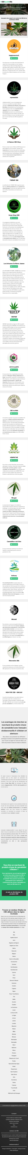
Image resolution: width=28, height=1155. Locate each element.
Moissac (14, 1036)
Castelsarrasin (14, 969)
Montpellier (14, 1042)
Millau (14, 1031)
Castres (14, 972)
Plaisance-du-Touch (14, 1058)
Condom (14, 985)
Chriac (14, 977)
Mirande (14, 1034)
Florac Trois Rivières (14, 994)
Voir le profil (14, 58)
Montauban (14, 1039)
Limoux (14, 1018)
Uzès (14, 1090)
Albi (14, 932)
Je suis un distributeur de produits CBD (14, 893)
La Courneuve (14, 1007)
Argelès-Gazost (14, 937)
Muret (14, 1045)
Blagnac (14, 953)
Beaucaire (14, 951)
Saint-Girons (14, 1074)
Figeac (14, 991)
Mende (14, 1028)
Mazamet (14, 1026)
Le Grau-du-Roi (14, 1012)
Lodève (14, 1020)
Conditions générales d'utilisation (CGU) (14, 1119)
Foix (14, 996)
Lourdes (14, 1023)
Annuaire (8, 1117)
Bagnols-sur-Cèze (14, 945)
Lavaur (14, 1010)
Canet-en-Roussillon (14, 959)
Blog (14, 1125)
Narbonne (14, 1047)
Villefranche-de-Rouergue (14, 1093)
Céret (14, 975)
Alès (14, 934)
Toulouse (14, 1085)
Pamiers (14, 1053)
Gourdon (14, 1002)
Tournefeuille (14, 1087)
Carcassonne (14, 961)
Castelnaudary (14, 967)
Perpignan (14, 1055)
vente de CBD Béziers (14, 1140)
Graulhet (14, 1004)
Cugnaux (14, 988)
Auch (14, 940)
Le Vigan (14, 1015)
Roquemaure (14, 1069)
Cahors (14, 956)
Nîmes (14, 1050)
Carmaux (14, 964)
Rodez (14, 1066)
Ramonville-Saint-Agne (14, 1063)
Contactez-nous (14, 1126)
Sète (14, 1077)
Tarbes (14, 1082)
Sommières (14, 1079)
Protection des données (14, 1121)
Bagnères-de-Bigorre (14, 943)
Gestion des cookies (14, 1123)
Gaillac (14, 999)
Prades (14, 1061)
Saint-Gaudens (14, 1071)
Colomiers (14, 983)
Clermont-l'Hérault (14, 980)
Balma (14, 948)
